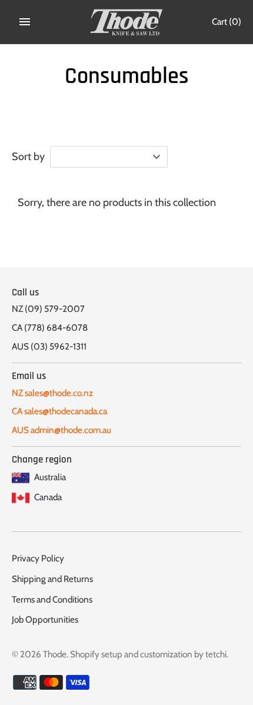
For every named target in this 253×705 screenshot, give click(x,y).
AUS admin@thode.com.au (61, 429)
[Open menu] (25, 22)
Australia (49, 477)
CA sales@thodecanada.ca (59, 411)
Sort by (28, 156)
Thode (54, 654)
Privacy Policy (38, 558)
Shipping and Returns (52, 578)
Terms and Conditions (52, 599)
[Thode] (127, 22)
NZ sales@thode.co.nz (52, 392)
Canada (47, 497)
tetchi (216, 654)
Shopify (84, 654)
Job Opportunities (45, 619)
